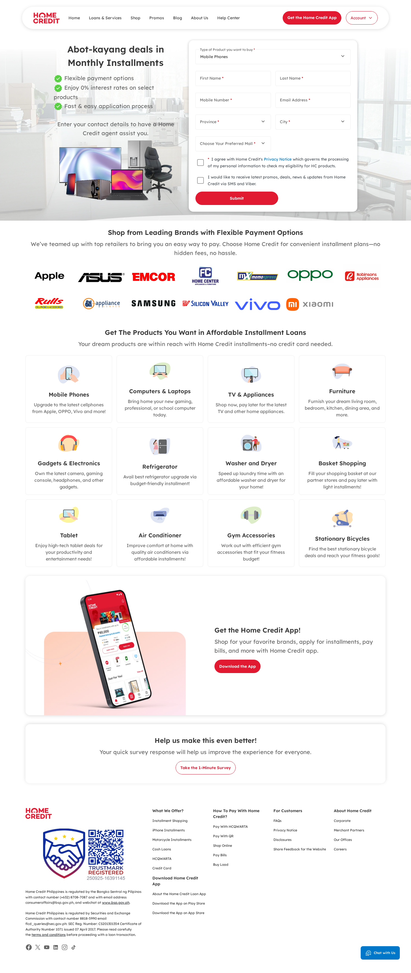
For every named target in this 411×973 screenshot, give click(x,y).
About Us (199, 17)
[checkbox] (200, 162)
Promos (156, 17)
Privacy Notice (278, 159)
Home (74, 17)
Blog (177, 17)
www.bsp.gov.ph (115, 902)
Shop (135, 17)
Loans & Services (105, 17)
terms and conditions (49, 935)
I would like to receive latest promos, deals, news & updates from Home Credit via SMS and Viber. (277, 180)
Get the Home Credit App (312, 17)
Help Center (228, 17)
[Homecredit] (38, 816)
